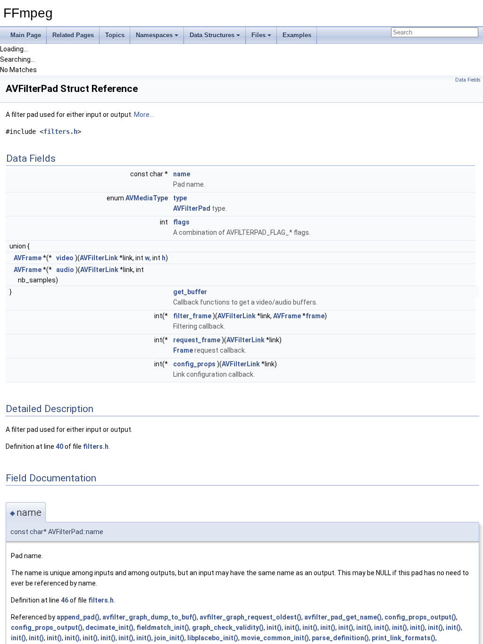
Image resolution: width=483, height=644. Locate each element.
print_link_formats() (403, 638)
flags (181, 222)
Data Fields (468, 80)
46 (64, 600)
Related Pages (73, 35)
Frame (183, 350)
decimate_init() (109, 627)
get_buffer (190, 292)
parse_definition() (340, 638)
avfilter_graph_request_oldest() (250, 617)
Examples (297, 35)
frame (315, 316)
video (65, 258)
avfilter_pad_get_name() (343, 617)
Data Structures (212, 35)
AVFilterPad (191, 208)
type (180, 198)
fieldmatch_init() (162, 627)
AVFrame (28, 258)
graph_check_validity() (228, 627)
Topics (115, 35)
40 (59, 446)
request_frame (196, 340)
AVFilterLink (99, 258)
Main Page (25, 35)
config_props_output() (420, 617)
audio (65, 269)
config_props (194, 364)
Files (258, 35)
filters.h (60, 131)
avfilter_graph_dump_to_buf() (149, 617)
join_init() (169, 638)
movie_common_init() (275, 638)
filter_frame (192, 316)
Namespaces (154, 35)
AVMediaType (146, 198)
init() (274, 627)
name (181, 174)
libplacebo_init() (212, 638)
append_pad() (78, 617)
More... (144, 114)
